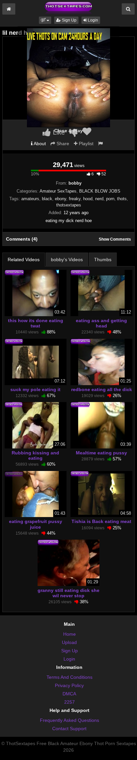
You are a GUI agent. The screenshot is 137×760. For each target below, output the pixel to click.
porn (110, 198)
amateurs (30, 198)
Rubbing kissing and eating (35, 455)
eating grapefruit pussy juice (35, 524)
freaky (74, 198)
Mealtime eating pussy (101, 452)
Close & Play (68, 130)
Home (69, 634)
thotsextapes (68, 205)
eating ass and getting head (101, 323)
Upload (69, 642)
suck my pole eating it (35, 389)
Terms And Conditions (69, 677)
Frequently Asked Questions (69, 720)
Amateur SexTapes (58, 191)
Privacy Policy (69, 685)
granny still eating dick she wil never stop (68, 593)
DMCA (69, 693)
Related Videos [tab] (24, 259)
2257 (69, 702)
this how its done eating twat (35, 323)
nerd (99, 198)
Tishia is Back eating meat (101, 521)
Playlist (85, 143)
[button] (45, 20)
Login (92, 20)
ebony (60, 198)
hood (87, 198)
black (47, 198)
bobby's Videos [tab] (67, 259)
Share (62, 143)
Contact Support (69, 728)
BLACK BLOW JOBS (99, 191)
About (39, 143)
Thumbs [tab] (102, 259)
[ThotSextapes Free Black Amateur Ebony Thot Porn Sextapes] (68, 8)
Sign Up (68, 20)
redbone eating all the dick (101, 389)
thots (122, 198)
